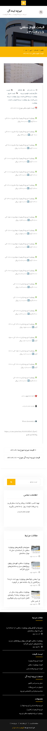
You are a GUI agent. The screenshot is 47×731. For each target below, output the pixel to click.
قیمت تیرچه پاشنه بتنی (34, 668)
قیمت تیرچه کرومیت (35, 660)
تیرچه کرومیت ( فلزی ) (35, 709)
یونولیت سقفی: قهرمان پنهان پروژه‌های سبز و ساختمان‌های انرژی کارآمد (18, 566)
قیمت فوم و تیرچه (26, 93)
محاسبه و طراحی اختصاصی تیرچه (31, 691)
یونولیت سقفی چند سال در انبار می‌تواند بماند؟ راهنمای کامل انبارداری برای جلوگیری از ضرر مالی (23, 597)
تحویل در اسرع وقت (35, 687)
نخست (32, 723)
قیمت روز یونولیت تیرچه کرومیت (23, 100)
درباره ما (14, 723)
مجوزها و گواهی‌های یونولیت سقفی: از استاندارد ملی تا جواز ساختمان (18, 550)
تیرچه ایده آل (14, 11)
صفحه (36, 723)
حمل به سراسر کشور (35, 683)
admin (20, 90)
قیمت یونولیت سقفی (35, 664)
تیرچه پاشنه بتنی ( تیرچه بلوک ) (32, 705)
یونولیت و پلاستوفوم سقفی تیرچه (31, 713)
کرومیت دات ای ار (18, 727)
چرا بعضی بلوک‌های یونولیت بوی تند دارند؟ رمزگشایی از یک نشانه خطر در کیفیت (23, 581)
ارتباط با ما (23, 723)
